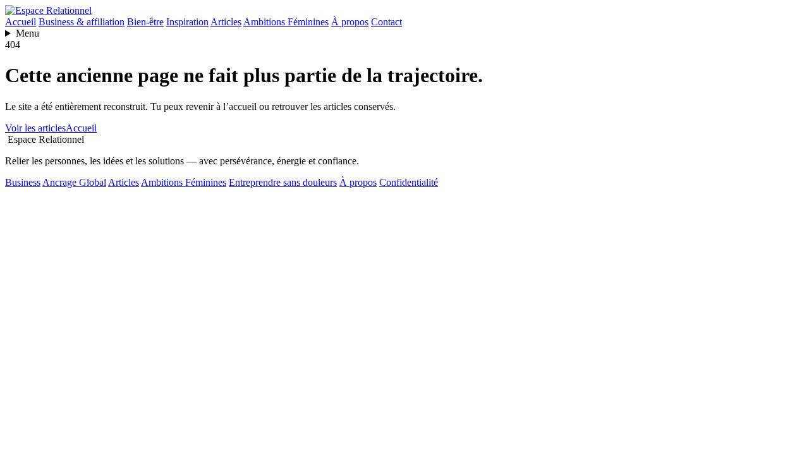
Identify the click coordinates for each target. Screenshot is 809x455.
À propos (349, 21)
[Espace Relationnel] (48, 10)
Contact (386, 21)
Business (22, 182)
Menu (27, 33)
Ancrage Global (74, 182)
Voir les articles (35, 128)
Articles (225, 21)
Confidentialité (408, 182)
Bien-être (145, 21)
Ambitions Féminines (286, 21)
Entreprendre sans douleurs (283, 182)
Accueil (20, 21)
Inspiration (187, 21)
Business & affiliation (82, 21)
